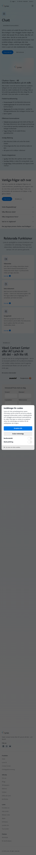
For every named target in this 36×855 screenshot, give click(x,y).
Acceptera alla (18, 428)
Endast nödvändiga (18, 434)
